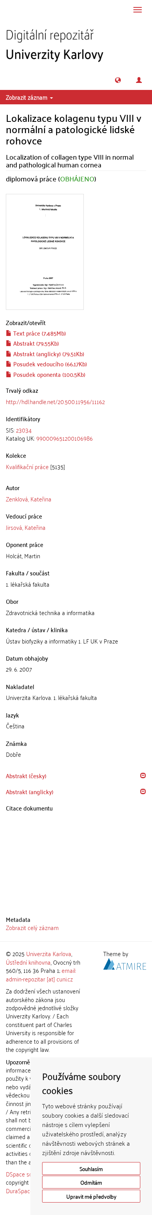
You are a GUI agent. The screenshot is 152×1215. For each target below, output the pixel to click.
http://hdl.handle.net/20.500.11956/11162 (55, 401)
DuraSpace (19, 1190)
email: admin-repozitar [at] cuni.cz (41, 974)
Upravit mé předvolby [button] (91, 1196)
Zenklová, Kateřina (28, 498)
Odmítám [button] (91, 1182)
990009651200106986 (64, 438)
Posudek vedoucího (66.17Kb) (49, 363)
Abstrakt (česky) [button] (26, 775)
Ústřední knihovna (28, 962)
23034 (24, 429)
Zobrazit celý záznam (32, 927)
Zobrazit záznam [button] (27, 96)
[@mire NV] (124, 962)
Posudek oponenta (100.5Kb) (48, 374)
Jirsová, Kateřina (26, 527)
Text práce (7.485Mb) (39, 332)
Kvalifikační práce (27, 466)
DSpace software (27, 1173)
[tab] (76, 434)
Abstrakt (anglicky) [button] (29, 791)
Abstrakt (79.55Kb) (35, 343)
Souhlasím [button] (91, 1168)
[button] (118, 80)
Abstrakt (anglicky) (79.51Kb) (48, 353)
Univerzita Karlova (48, 953)
